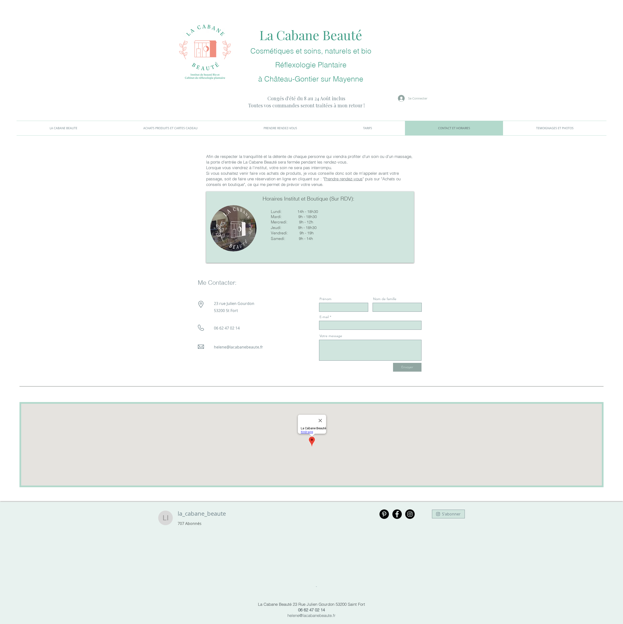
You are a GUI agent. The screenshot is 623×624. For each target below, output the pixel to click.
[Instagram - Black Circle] (410, 514)
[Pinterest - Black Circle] (384, 514)
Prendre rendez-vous (343, 178)
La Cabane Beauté (310, 34)
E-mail (324, 317)
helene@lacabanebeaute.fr (238, 347)
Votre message (331, 336)
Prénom (325, 299)
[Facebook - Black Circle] (397, 514)
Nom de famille (384, 299)
